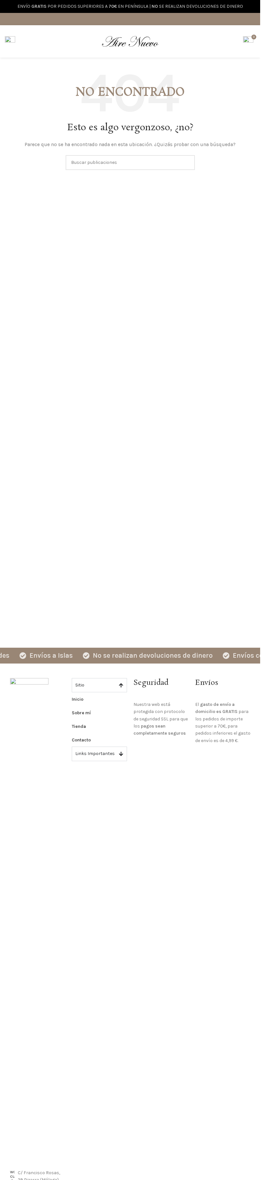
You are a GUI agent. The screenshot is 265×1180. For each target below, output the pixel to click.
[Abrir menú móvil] (10, 41)
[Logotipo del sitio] (130, 41)
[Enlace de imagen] (29, 920)
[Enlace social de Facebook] (122, 19)
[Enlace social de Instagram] (130, 19)
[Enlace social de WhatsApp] (138, 19)
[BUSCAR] (187, 162)
